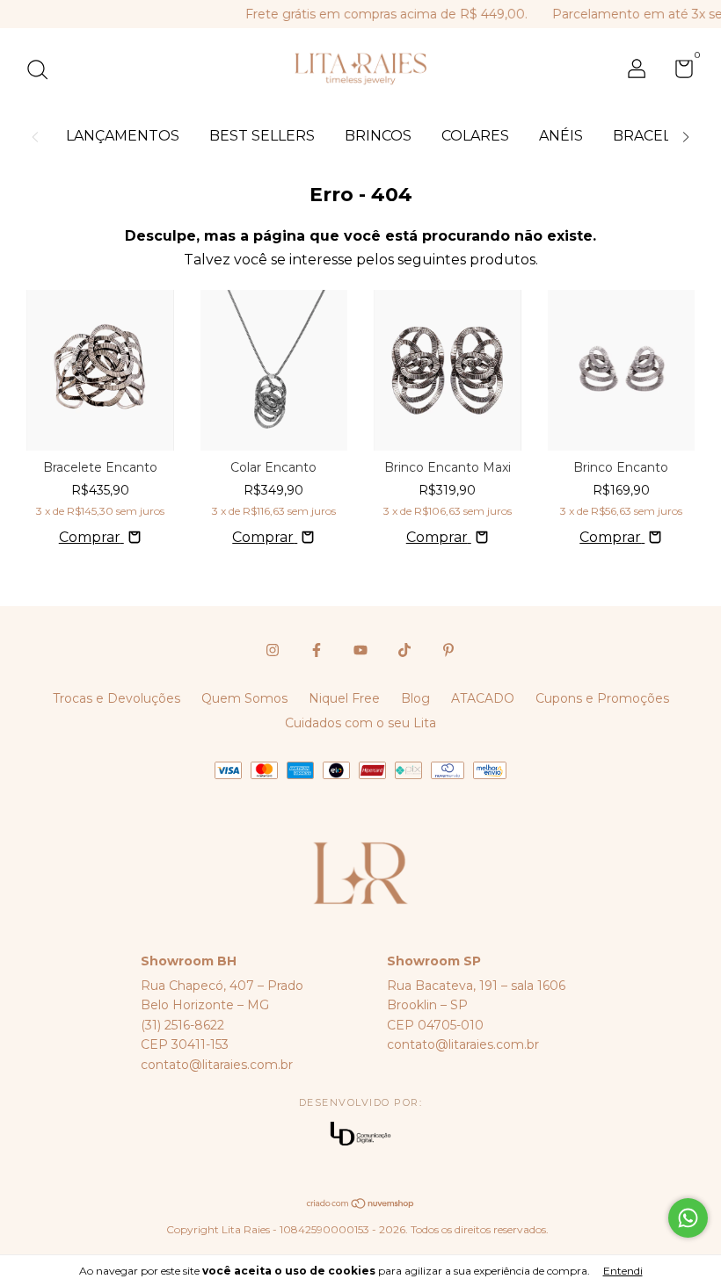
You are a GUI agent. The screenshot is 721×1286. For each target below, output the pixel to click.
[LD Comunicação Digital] (360, 1135)
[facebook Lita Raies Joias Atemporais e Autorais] (317, 650)
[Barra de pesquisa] (43, 72)
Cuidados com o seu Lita (360, 723)
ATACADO (482, 698)
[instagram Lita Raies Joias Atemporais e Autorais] (273, 650)
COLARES (475, 135)
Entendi (623, 1270)
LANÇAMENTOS (122, 135)
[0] (677, 72)
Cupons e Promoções (602, 698)
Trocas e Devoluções (116, 698)
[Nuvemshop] (361, 1204)
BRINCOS (378, 135)
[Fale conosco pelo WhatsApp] (688, 1218)
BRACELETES (661, 135)
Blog (415, 698)
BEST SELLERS (262, 135)
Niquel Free (344, 698)
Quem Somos (244, 698)
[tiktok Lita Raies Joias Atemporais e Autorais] (404, 650)
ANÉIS (561, 135)
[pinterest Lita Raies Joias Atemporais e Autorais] (448, 650)
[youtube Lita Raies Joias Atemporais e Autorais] (360, 650)
